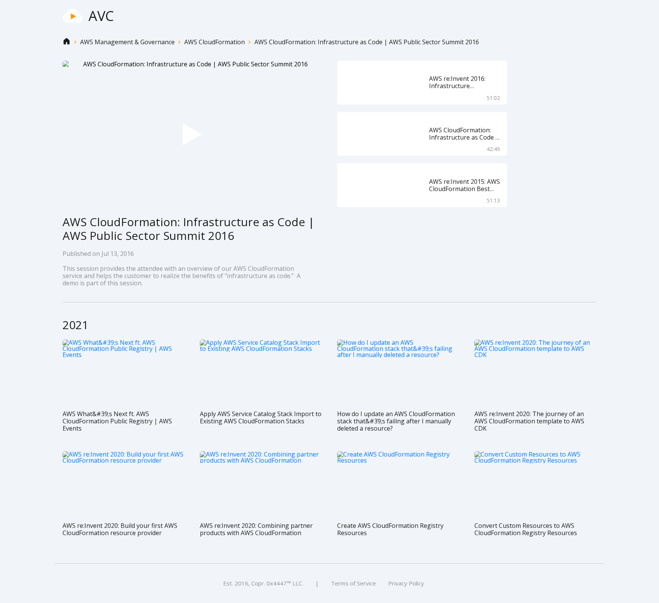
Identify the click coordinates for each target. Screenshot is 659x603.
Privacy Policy (406, 583)
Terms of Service (353, 583)
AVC (101, 16)
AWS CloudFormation (214, 42)
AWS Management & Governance (127, 42)
